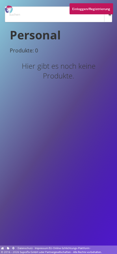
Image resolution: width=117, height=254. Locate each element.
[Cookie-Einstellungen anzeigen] (8, 248)
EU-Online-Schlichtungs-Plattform (69, 248)
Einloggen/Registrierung (91, 9)
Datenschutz (25, 248)
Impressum (41, 248)
